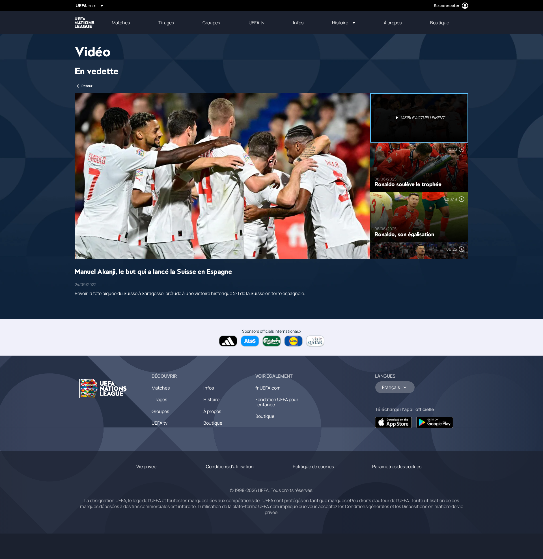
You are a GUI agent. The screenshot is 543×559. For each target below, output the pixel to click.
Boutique (212, 423)
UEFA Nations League (84, 22)
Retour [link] (86, 85)
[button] (343, 22)
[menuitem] (128, 22)
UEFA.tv (159, 423)
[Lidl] (293, 341)
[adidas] (228, 341)
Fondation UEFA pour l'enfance (276, 402)
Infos (208, 388)
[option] (419, 118)
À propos (212, 411)
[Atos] (250, 341)
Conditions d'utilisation (230, 466)
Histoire (211, 399)
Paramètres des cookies (396, 466)
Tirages (159, 399)
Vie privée (146, 466)
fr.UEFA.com (268, 388)
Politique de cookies (313, 466)
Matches (161, 388)
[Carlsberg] (271, 341)
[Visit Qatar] (315, 341)
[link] (120, 22)
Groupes (160, 411)
